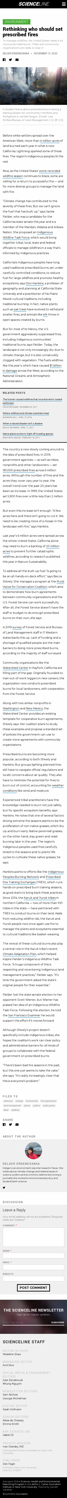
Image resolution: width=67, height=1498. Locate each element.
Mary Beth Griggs (12, 437)
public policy (49, 1105)
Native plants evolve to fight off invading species (28, 434)
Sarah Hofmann (12, 1409)
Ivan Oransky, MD (13, 1446)
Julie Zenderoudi (13, 1380)
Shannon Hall (10, 417)
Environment (16, 21)
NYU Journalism (19, 1494)
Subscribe (57, 1322)
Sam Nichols (10, 1394)
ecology (19, 1101)
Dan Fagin (9, 1463)
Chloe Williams (10, 407)
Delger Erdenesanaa (16, 53)
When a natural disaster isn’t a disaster (23, 423)
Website (8, 1274)
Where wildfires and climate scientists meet (26, 413)
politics (36, 1105)
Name (7, 1251)
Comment (10, 1225)
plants (27, 1105)
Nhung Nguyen (12, 1383)
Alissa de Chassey (13, 1420)
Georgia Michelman (14, 1398)
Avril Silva (8, 1365)
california (8, 1101)
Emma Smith (11, 1424)
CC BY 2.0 (56, 120)
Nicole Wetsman (11, 427)
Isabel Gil (8, 1434)
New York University (26, 1486)
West (6, 1110)
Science (33, 4)
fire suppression (48, 1101)
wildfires (15, 1110)
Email (7, 1262)
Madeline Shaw (12, 1354)
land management (12, 1105)
